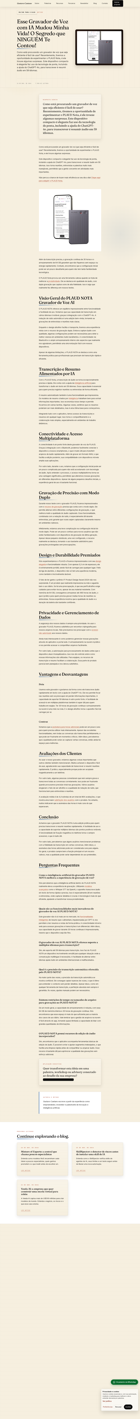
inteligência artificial (83, 383)
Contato (105, 3)
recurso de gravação (53, 507)
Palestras (47, 3)
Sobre (37, 3)
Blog (95, 3)
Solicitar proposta (117, 3)
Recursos (59, 3)
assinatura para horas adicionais (65, 727)
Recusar (118, 1407)
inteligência (73, 398)
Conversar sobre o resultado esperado (58, 1080)
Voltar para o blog (27, 12)
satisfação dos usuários (64, 800)
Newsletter (84, 3)
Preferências (108, 1407)
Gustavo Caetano (24, 3)
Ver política (107, 1401)
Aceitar (128, 1407)
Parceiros (71, 3)
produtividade (54, 281)
